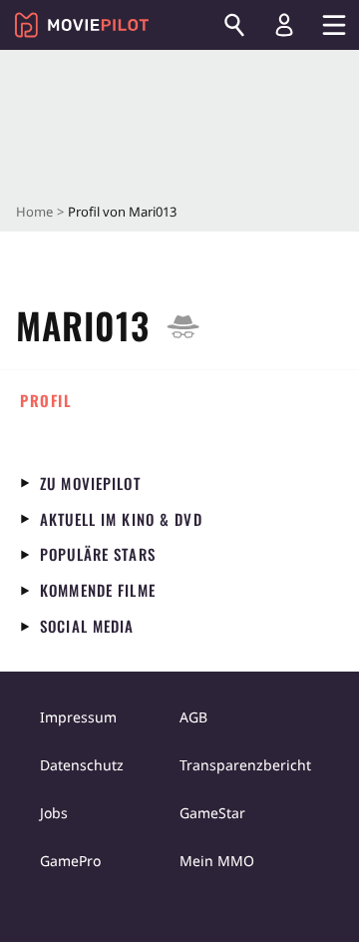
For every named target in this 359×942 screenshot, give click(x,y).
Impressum (78, 716)
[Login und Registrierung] (284, 25)
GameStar (212, 812)
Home (34, 212)
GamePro (70, 860)
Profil (46, 400)
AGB (193, 716)
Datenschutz (82, 764)
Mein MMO (217, 860)
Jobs (54, 812)
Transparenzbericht (245, 764)
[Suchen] (234, 25)
